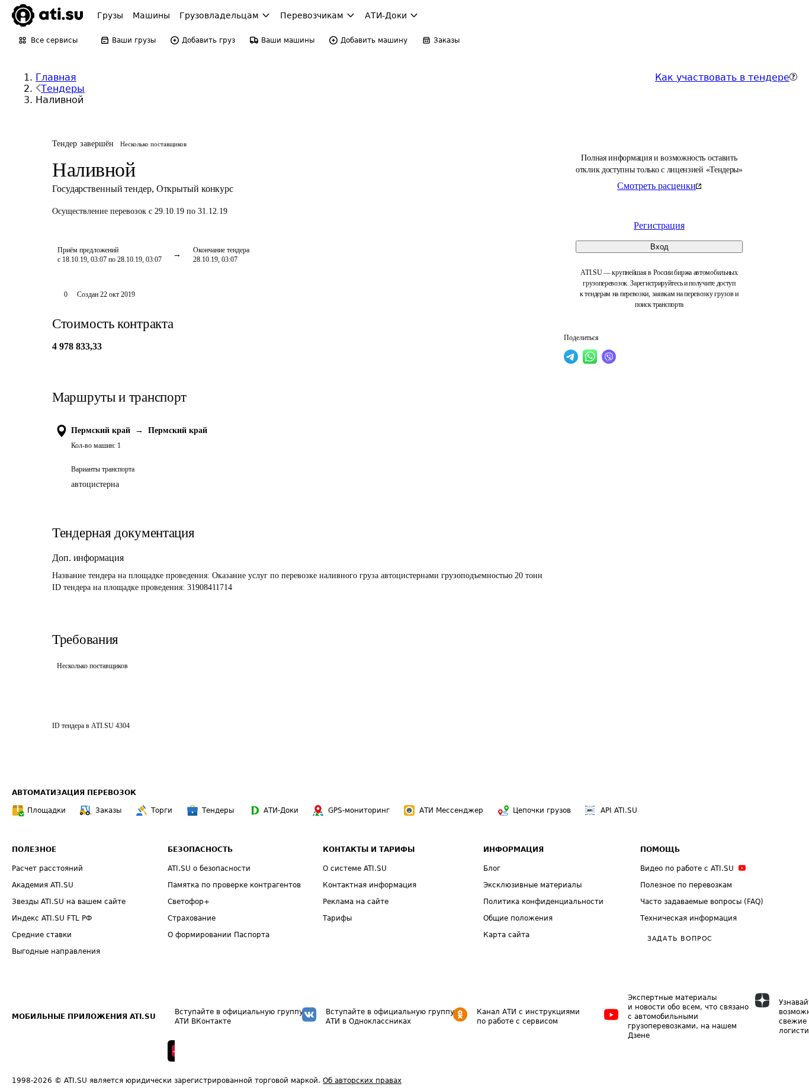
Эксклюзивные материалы (532, 885)
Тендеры (63, 88)
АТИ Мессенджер (451, 810)
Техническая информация (688, 918)
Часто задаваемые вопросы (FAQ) (701, 901)
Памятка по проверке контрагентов (234, 885)
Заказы (108, 810)
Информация (513, 849)
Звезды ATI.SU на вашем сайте (69, 901)
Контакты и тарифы (369, 849)
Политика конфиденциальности (543, 901)
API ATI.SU (619, 810)
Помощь (660, 849)
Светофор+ (189, 901)
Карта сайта (506, 935)
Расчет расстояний (47, 868)
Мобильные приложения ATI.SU (84, 1016)
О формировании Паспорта (218, 935)
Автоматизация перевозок (74, 792)
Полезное (34, 849)
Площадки (46, 810)
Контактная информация (369, 885)
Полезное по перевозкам (686, 885)
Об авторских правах (362, 1080)
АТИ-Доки (281, 810)
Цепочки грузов (542, 810)
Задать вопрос (679, 938)
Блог (491, 868)
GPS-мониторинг (359, 810)
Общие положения (518, 918)
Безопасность (200, 849)
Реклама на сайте (356, 901)
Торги (161, 810)
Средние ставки (42, 935)
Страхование (192, 918)
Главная (56, 77)
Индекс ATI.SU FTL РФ (52, 918)
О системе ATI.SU (355, 868)
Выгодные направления (56, 951)
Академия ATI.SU (42, 885)
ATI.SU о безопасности (209, 868)
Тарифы (337, 918)
